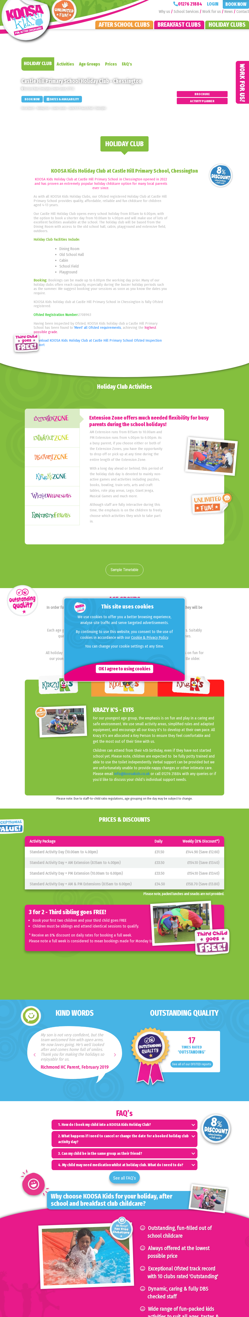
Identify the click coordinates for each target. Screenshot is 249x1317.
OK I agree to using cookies (124, 669)
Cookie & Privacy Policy (149, 637)
